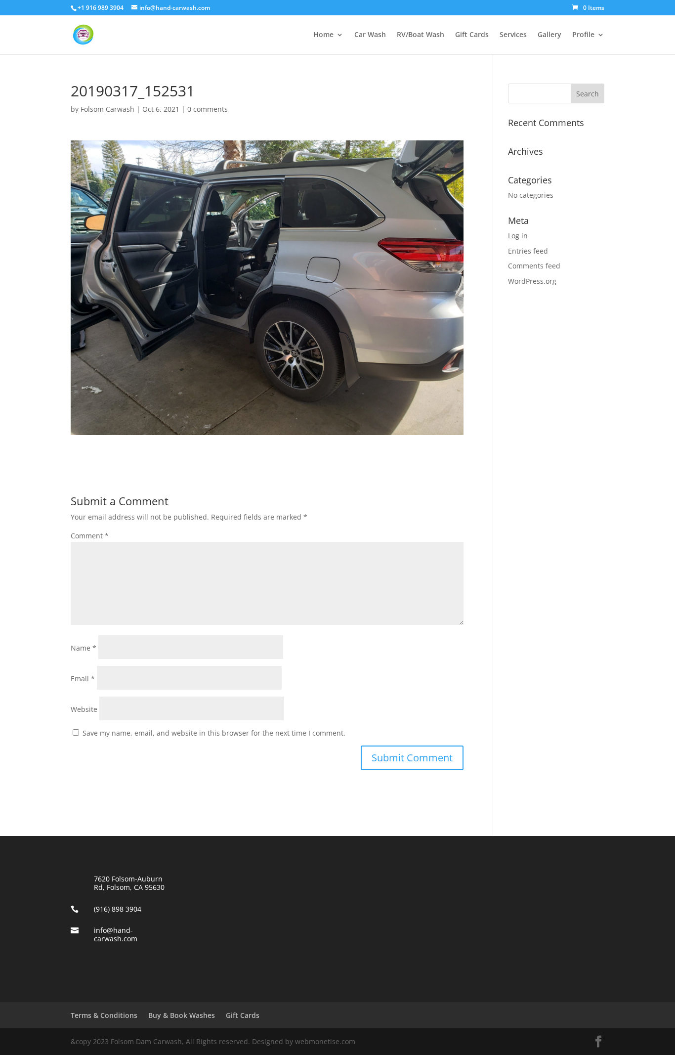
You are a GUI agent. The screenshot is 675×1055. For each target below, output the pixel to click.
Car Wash (370, 35)
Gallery (549, 35)
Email (83, 678)
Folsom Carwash (107, 109)
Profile (583, 35)
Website (84, 709)
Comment (90, 535)
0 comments (207, 109)
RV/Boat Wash (420, 35)
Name (83, 648)
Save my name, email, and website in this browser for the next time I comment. (214, 733)
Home (323, 35)
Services (513, 35)
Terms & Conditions (104, 1015)
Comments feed (534, 265)
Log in (518, 235)
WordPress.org (532, 281)
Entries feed (528, 251)
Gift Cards (472, 35)
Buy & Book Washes (181, 1015)
